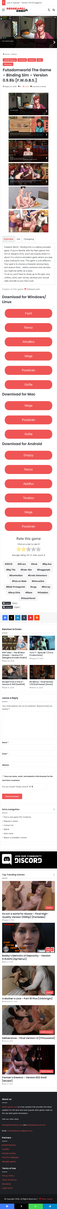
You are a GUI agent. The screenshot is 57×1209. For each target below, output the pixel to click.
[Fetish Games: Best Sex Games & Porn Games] (17, 9)
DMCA (6, 829)
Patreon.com (33, 289)
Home (7, 54)
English (17, 607)
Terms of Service (9, 1180)
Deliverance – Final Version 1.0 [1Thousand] (28, 1038)
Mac (39, 60)
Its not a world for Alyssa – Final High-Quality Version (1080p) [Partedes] (25, 915)
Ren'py (14, 603)
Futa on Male (20, 581)
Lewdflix (5, 1149)
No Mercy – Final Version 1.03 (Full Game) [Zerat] (41, 683)
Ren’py (46, 586)
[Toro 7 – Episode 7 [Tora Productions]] (42, 643)
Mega (28, 356)
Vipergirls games (9, 1161)
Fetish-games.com (9, 1107)
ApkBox (28, 483)
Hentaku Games (9, 1153)
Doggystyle (44, 569)
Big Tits (11, 569)
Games (14, 54)
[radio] (18, 550)
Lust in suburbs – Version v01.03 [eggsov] (24, 3)
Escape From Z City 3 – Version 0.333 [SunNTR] (13, 683)
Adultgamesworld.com (36, 1125)
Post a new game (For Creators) (17, 817)
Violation (43, 592)
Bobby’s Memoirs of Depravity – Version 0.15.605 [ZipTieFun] (26, 957)
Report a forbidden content (15, 838)
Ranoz (28, 327)
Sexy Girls (15, 592)
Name (5, 742)
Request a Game (11, 821)
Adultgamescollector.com (12, 1125)
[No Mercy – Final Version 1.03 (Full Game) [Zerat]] (42, 672)
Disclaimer (6, 1184)
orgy (34, 586)
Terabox (28, 498)
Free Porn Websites (10, 1157)
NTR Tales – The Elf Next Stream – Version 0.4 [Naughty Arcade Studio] (14, 655)
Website (5, 765)
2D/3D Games (10, 60)
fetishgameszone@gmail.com (20, 1131)
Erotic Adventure (38, 575)
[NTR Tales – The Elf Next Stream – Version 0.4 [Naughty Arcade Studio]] (14, 643)
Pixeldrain (28, 370)
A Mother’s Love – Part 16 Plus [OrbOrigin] (27, 998)
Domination (17, 575)
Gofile (28, 384)
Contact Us (8, 825)
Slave (29, 592)
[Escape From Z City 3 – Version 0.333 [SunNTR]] (14, 672)
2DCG (9, 564)
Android (22, 60)
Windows (8, 64)
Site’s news (8, 833)
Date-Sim (27, 569)
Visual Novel (28, 598)
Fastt (28, 313)
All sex (22, 564)
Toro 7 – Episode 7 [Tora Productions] (41, 653)
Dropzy (28, 455)
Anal (34, 564)
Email (5, 754)
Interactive (38, 581)
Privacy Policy (8, 1176)
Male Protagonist (16, 586)
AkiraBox (29, 341)
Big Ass (48, 564)
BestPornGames (9, 1145)
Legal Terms (7, 1188)
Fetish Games (47, 1199)
